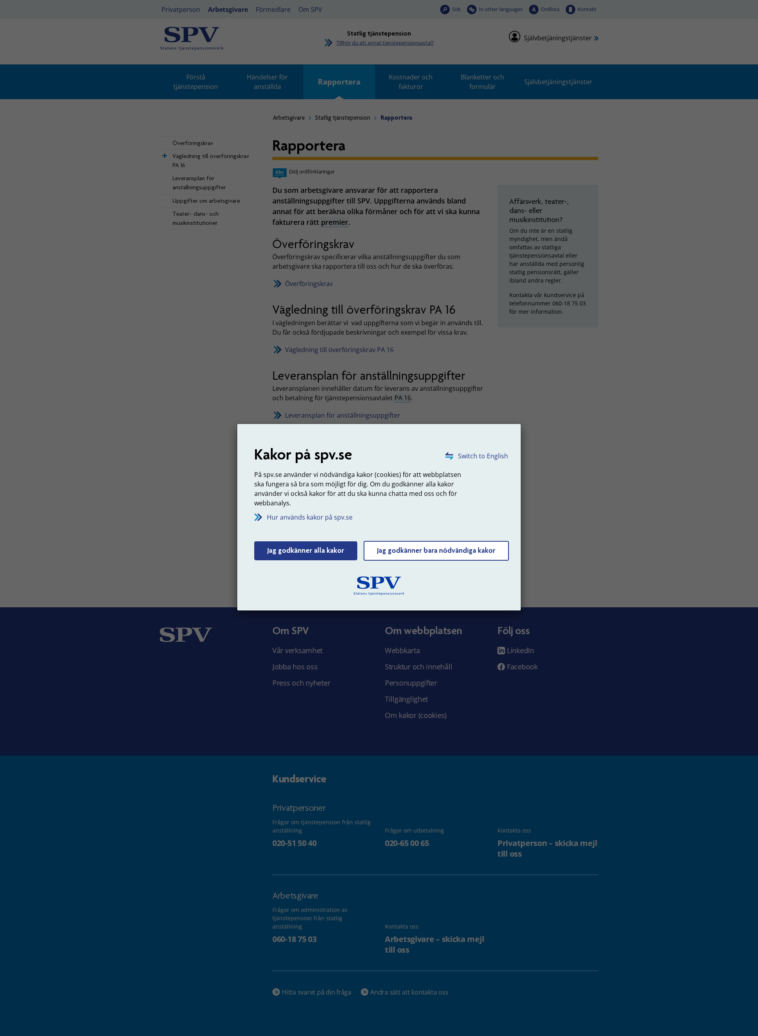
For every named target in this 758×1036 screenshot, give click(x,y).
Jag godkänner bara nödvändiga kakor (436, 550)
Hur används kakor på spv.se (310, 517)
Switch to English (483, 456)
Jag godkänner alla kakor (305, 550)
